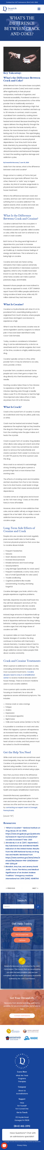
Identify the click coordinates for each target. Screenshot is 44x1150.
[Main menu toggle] (39, 9)
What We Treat (22, 1075)
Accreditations (22, 1093)
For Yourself (22, 929)
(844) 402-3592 (32, 2)
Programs (22, 1078)
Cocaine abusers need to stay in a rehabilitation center (19, 675)
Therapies (22, 1081)
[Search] (38, 906)
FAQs (22, 1103)
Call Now (22, 940)
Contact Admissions (22, 1016)
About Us (22, 1090)
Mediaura (37, 1141)
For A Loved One (22, 935)
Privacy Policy (22, 1145)
